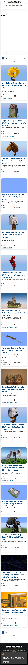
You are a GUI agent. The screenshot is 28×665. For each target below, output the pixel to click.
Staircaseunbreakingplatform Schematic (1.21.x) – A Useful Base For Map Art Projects (14, 350)
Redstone (8, 587)
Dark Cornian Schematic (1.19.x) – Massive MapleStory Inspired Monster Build (13, 537)
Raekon (17, 623)
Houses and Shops (10, 327)
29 (24, 58)
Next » (14, 61)
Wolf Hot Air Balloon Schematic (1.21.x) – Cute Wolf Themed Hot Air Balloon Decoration (14, 234)
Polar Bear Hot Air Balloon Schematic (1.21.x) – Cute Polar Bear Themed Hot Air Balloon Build (13, 426)
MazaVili (17, 478)
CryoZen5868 (17, 362)
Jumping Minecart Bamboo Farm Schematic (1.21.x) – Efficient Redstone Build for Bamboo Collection (13, 574)
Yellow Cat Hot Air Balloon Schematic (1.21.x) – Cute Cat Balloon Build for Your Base (14, 85)
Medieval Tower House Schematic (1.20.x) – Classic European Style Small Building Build (13, 312)
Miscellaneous (9, 98)
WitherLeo (18, 96)
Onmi (18, 547)
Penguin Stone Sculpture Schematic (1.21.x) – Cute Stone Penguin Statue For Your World (14, 123)
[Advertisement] (14, 32)
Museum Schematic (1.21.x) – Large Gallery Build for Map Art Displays (12, 502)
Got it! (5, 662)
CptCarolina (17, 207)
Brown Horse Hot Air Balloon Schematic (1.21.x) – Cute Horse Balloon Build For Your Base (13, 160)
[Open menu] (2, 2)
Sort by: (6, 52)
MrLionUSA (17, 324)
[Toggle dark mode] (4, 1)
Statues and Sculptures (11, 136)
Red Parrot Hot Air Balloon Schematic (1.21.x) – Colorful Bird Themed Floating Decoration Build (13, 275)
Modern (8, 209)
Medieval (15, 327)
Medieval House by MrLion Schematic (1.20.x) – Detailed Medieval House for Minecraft (13, 389)
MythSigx (17, 585)
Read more (9, 659)
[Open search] (26, 2)
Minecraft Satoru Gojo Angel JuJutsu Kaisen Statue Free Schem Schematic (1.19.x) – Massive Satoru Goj (13, 467)
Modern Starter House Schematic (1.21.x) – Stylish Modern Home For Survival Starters (14, 612)
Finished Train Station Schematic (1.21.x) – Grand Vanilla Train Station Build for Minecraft (14, 196)
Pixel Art (8, 364)
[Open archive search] (6, 15)
